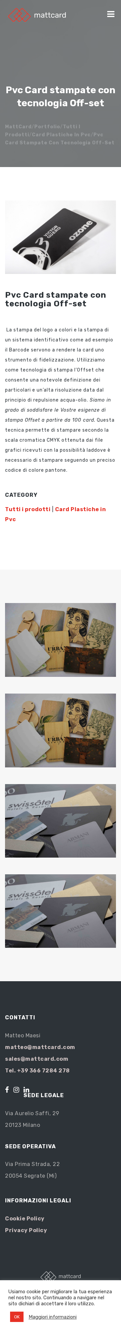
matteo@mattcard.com (40, 1047)
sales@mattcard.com (36, 1059)
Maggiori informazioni (53, 1317)
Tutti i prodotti (27, 509)
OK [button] (16, 1316)
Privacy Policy (26, 1230)
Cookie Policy (25, 1218)
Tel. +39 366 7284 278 (37, 1070)
